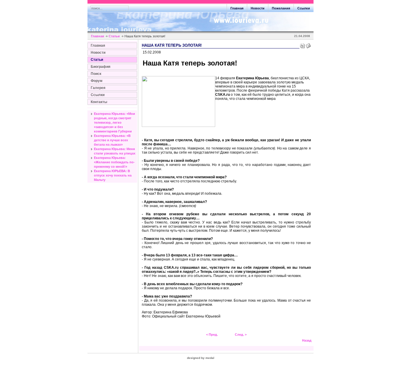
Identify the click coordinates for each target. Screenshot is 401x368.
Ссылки (303, 8)
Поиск (96, 74)
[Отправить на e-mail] (308, 44)
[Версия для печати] (302, 44)
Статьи (114, 36)
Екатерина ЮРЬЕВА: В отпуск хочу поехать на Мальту (113, 175)
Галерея (98, 88)
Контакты (99, 102)
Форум (96, 81)
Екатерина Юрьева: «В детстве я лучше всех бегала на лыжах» (112, 140)
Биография (100, 67)
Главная (236, 8)
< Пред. (212, 334)
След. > (241, 334)
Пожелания (281, 8)
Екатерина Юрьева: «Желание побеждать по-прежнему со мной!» (114, 162)
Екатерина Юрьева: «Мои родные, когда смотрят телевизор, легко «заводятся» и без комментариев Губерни (114, 122)
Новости (257, 8)
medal (209, 357)
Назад (306, 340)
